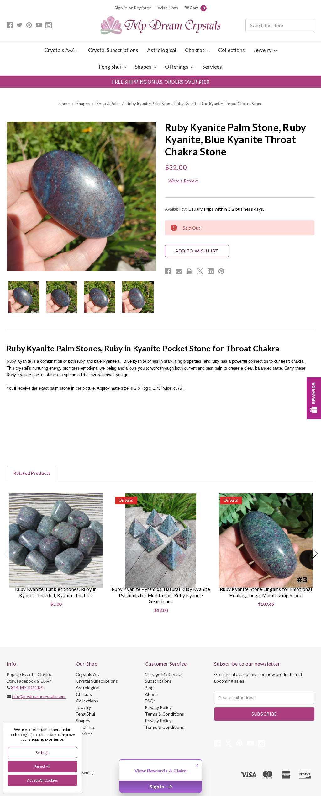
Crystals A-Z (59, 50)
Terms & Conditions (164, 714)
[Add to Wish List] (98, 500)
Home (64, 103)
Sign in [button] (157, 786)
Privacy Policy (158, 707)
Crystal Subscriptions (113, 50)
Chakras (195, 50)
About (151, 694)
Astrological (161, 50)
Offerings (177, 66)
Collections (231, 50)
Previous (6, 553)
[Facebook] (168, 271)
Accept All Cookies (42, 780)
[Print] (189, 271)
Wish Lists (168, 7)
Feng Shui (110, 66)
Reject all (42, 766)
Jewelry (263, 50)
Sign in (120, 7)
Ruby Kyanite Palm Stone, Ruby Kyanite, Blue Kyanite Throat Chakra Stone (194, 103)
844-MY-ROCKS (27, 687)
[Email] (179, 271)
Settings (42, 752)
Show (314, 398)
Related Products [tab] (31, 473)
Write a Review (183, 180)
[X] (200, 271)
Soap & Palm (108, 103)
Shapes (143, 66)
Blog (149, 687)
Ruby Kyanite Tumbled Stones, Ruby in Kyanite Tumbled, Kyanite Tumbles (56, 592)
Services (212, 66)
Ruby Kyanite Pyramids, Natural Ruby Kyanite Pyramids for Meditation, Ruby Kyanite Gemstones (161, 595)
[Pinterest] (221, 271)
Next (314, 553)
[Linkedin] (211, 271)
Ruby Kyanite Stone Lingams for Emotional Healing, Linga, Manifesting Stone (266, 592)
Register (142, 7)
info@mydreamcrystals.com (39, 696)
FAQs (150, 700)
